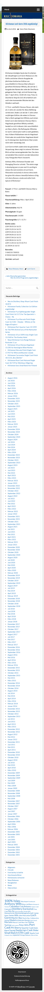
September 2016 (14, 652)
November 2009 (14, 775)
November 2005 (14, 834)
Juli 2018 (11, 609)
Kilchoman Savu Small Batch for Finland (22, 365)
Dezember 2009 (14, 773)
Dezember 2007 (14, 801)
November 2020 (14, 550)
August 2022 (12, 496)
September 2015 (14, 675)
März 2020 (12, 570)
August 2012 (12, 734)
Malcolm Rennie (24, 920)
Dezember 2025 (14, 398)
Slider (36, 930)
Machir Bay (16, 918)
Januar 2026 (12, 396)
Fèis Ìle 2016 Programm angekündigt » (24, 278)
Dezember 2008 (14, 791)
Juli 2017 (11, 637)
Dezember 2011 (14, 742)
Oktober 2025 (13, 404)
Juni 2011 (11, 745)
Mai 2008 (11, 798)
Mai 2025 (11, 416)
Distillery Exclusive (22, 908)
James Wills (13, 915)
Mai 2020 (11, 565)
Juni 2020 (11, 563)
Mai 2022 (11, 504)
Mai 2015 (11, 678)
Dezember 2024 (14, 429)
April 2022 (12, 506)
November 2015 (14, 670)
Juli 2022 (11, 499)
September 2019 (14, 583)
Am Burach (32, 901)
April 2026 (12, 388)
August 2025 (12, 409)
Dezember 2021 (14, 516)
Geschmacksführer (15, 875)
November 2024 (14, 432)
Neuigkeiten (12, 883)
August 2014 (12, 691)
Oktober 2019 (13, 581)
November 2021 (14, 519)
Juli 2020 (11, 560)
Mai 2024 (11, 447)
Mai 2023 (11, 473)
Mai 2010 (11, 765)
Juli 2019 (11, 588)
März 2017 (12, 642)
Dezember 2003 (14, 850)
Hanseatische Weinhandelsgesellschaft (19, 913)
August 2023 (12, 465)
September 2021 (14, 524)
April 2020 (12, 568)
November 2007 (14, 804)
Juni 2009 (11, 780)
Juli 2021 (11, 529)
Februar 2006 (13, 829)
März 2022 (12, 509)
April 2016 (12, 660)
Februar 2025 (13, 424)
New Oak (24, 922)
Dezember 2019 (14, 575)
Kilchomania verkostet (16, 878)
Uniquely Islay (8, 935)
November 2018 (14, 601)
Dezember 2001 (14, 855)
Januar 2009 (12, 788)
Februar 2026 (13, 393)
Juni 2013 (11, 722)
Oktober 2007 (13, 806)
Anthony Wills (13, 903)
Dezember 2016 (14, 647)
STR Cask (23, 932)
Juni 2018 (11, 611)
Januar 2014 (12, 706)
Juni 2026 (11, 383)
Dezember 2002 (14, 852)
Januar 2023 (12, 483)
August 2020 (12, 557)
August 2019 (12, 586)
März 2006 (12, 827)
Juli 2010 (11, 763)
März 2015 (12, 680)
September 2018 (14, 606)
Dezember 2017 (14, 624)
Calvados (14, 906)
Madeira (13, 920)
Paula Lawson (15, 925)
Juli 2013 (11, 719)
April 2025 (12, 419)
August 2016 (12, 655)
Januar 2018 (12, 622)
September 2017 (14, 632)
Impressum (22, 972)
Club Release (25, 906)
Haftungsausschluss (22, 980)
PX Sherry (16, 927)
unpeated (16, 935)
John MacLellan (24, 915)
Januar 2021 (12, 545)
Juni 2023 (11, 470)
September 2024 (14, 437)
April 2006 (12, 824)
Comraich (8, 909)
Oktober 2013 (13, 714)
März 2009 (12, 786)
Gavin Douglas (19, 911)
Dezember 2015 (14, 668)
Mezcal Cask (16, 922)
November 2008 (14, 793)
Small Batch (11, 932)
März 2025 (12, 422)
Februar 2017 (13, 645)
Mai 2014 (11, 696)
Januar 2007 (12, 814)
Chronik (11, 870)
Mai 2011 (11, 747)
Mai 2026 (11, 386)
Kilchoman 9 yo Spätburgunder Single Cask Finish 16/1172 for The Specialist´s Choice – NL (20, 314)
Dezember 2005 (14, 832)
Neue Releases (14, 269)
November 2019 (14, 578)
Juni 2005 (11, 839)
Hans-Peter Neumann (27, 29)
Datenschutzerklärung (22, 976)
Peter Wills (24, 925)
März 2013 (12, 727)
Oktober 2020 (13, 552)
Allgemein (11, 867)
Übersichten (12, 888)
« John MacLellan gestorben (15, 276)
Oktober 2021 (13, 522)
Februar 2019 (13, 596)
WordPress (21, 987)
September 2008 (14, 796)
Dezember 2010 (14, 752)
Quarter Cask (27, 928)
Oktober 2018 (13, 604)
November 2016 (14, 650)
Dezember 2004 (14, 847)
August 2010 (12, 760)
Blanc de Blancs (27, 904)
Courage (32, 987)
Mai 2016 (11, 657)
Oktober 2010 (13, 757)
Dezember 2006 (14, 816)
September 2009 (14, 778)
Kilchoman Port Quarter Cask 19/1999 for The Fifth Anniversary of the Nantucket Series (21, 329)
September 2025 (14, 406)
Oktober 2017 (13, 629)
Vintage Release (25, 935)
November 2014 (14, 686)
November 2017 (14, 627)
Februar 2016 (13, 665)
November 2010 (14, 755)
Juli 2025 (11, 411)
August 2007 (12, 809)
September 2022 (14, 493)
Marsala (8, 922)
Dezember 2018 (14, 598)
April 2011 (12, 750)
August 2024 (12, 439)
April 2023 (12, 475)
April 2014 (12, 698)
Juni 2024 (11, 445)
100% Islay (12, 901)
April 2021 (12, 537)
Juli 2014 (11, 693)
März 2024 (12, 452)
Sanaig (12, 930)
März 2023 (12, 478)
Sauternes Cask (24, 930)
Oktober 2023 (13, 460)
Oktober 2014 (13, 688)
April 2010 (12, 768)
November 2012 (14, 732)
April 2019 (12, 593)
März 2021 (12, 539)
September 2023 (14, 463)
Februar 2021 (13, 542)
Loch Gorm (31, 269)
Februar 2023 (13, 481)
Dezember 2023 (14, 455)
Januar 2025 (12, 427)
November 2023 (14, 457)
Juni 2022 (11, 501)
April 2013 (12, 724)
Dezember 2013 (14, 709)
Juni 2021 (11, 532)
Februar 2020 (13, 573)
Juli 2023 (11, 468)
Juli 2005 (11, 837)
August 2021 (12, 527)
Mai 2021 (11, 534)
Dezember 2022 (14, 486)
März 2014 (12, 701)
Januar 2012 (12, 739)
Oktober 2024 (13, 434)
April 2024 (12, 450)
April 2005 (12, 842)
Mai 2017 (11, 639)
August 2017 (12, 634)
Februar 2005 (13, 845)
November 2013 (14, 711)
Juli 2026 (11, 381)
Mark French (33, 920)
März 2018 (12, 619)
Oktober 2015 (13, 673)
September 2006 (14, 822)
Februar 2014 (13, 704)
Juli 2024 (11, 442)
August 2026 (12, 378)
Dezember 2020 (14, 547)
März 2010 (12, 770)
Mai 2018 (11, 614)
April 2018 (12, 616)
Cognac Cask (35, 907)
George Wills (27, 911)
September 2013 (14, 716)
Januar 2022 (12, 514)
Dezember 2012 (14, 729)
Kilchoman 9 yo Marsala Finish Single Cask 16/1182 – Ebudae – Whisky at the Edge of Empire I (20, 321)
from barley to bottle (15, 872)
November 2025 (14, 401)
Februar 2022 (13, 511)
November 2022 (14, 488)
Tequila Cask (34, 933)
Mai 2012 (11, 737)
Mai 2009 (11, 783)
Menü (6, 9)
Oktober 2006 (13, 819)
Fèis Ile (11, 911)
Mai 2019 (11, 591)
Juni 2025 (11, 414)
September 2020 (14, 555)
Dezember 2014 (14, 683)
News (21, 269)
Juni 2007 (11, 811)
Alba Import (24, 901)
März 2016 (12, 663)
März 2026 (12, 391)
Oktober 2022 (13, 491)
